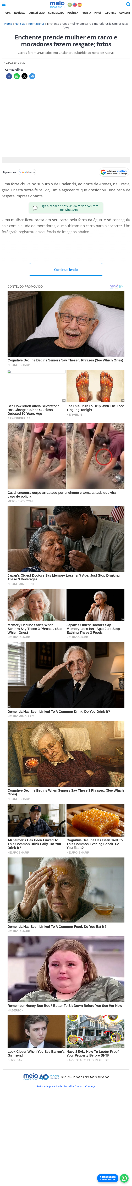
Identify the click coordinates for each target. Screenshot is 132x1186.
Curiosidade (56, 12)
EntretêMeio (37, 12)
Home (7, 12)
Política (72, 12)
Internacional (36, 24)
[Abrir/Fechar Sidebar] (4, 4)
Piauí (97, 12)
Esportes (110, 12)
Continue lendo (66, 269)
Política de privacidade (49, 1086)
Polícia (86, 12)
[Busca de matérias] (128, 5)
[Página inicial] (57, 4)
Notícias (19, 12)
